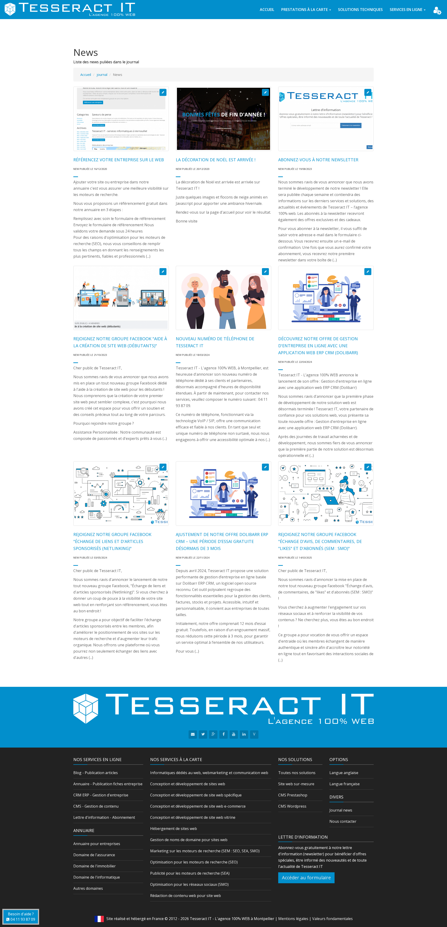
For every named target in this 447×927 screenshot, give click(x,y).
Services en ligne (406, 9)
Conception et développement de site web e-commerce (198, 806)
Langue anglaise (343, 772)
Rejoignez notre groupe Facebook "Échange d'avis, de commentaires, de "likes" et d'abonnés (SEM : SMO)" (320, 541)
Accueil (267, 9)
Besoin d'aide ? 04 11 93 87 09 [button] (21, 916)
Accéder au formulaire (306, 877)
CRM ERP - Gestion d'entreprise (100, 795)
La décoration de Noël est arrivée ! (215, 159)
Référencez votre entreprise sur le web (118, 159)
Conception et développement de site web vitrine (192, 817)
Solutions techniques (360, 9)
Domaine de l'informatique (96, 877)
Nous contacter (342, 821)
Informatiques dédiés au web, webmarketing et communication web (209, 772)
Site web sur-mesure (296, 783)
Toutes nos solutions (296, 772)
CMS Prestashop (292, 795)
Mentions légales (293, 918)
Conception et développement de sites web (187, 783)
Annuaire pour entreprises (96, 843)
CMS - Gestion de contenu (96, 806)
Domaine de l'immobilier (94, 866)
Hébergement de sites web (173, 828)
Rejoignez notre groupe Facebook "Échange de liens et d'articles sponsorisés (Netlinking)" (112, 541)
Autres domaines (88, 888)
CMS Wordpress (292, 806)
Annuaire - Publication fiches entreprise (107, 783)
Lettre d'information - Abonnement (104, 817)
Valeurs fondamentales (332, 918)
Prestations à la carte (305, 9)
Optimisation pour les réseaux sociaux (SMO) (189, 884)
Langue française (344, 783)
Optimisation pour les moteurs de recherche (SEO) (194, 862)
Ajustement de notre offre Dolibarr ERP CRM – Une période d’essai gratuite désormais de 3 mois (222, 541)
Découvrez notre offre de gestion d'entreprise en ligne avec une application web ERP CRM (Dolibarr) (318, 345)
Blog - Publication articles (95, 772)
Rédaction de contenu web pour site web (185, 895)
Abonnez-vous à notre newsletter (318, 159)
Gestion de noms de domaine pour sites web (188, 839)
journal (102, 74)
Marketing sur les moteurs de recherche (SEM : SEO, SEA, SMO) (205, 850)
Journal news (340, 810)
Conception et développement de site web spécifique (196, 795)
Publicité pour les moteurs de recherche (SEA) (190, 873)
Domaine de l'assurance (94, 854)
